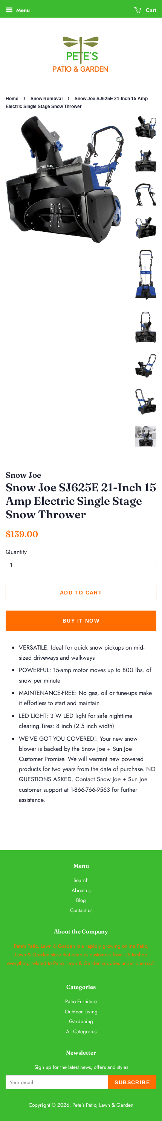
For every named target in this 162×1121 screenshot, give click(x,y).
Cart (150, 10)
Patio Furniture (81, 1001)
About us (81, 890)
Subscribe (132, 1082)
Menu (22, 10)
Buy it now (81, 621)
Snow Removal (47, 98)
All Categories (81, 1031)
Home (12, 98)
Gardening (81, 1021)
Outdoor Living (81, 1011)
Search (81, 880)
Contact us (81, 910)
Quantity (16, 552)
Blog (81, 900)
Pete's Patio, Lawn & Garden (102, 1105)
